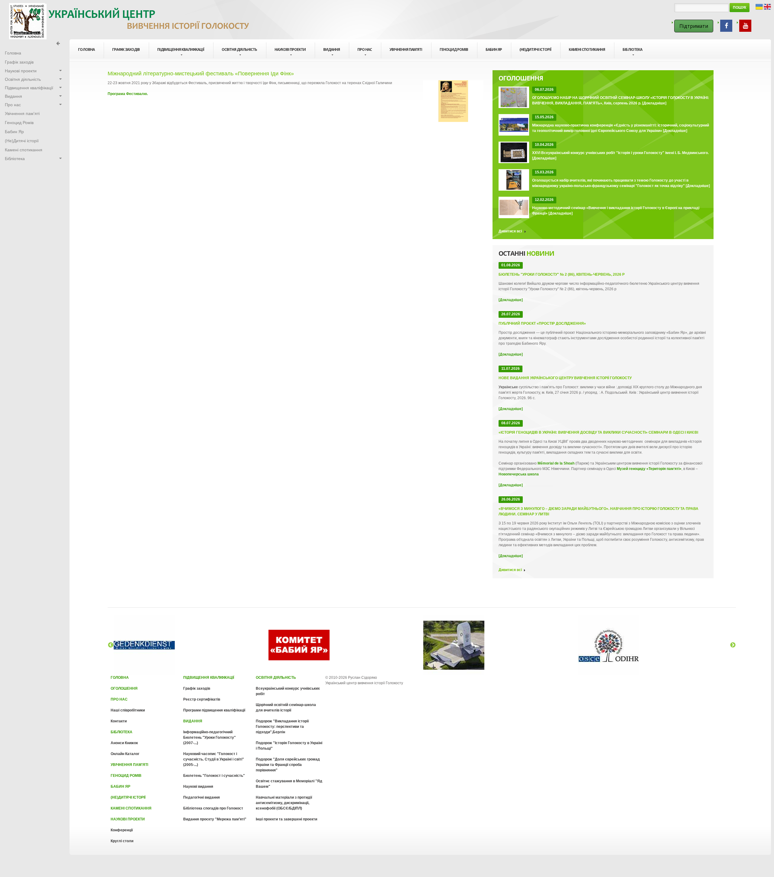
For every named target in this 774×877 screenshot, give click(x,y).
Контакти (119, 721)
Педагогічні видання (201, 797)
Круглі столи (122, 841)
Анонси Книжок (124, 743)
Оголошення (124, 688)
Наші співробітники (128, 710)
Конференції (122, 830)
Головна (120, 677)
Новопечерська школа (519, 474)
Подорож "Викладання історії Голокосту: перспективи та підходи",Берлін (282, 726)
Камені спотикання (587, 49)
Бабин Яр (494, 49)
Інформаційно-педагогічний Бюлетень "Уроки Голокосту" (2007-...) (209, 737)
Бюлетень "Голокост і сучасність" (214, 776)
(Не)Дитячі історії (535, 49)
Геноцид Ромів (454, 49)
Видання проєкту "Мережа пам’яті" (214, 819)
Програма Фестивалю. (128, 94)
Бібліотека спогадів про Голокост (213, 808)
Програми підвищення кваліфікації (214, 710)
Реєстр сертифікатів (201, 699)
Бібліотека (632, 49)
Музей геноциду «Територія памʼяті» (649, 469)
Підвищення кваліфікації (180, 49)
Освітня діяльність (239, 49)
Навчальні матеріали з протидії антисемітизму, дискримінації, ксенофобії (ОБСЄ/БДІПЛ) (284, 802)
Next (733, 645)
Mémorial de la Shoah (556, 463)
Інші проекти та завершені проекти (286, 819)
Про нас (364, 49)
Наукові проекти (290, 49)
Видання (331, 49)
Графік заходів (126, 49)
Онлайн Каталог (125, 754)
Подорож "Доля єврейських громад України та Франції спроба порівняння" (288, 764)
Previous (111, 645)
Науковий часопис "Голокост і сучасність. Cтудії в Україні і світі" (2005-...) (213, 759)
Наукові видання (198, 786)
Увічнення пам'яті (405, 49)
